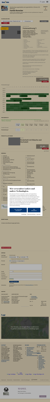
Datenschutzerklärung (31, 214)
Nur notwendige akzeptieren (18, 210)
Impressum (38, 214)
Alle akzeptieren (34, 210)
